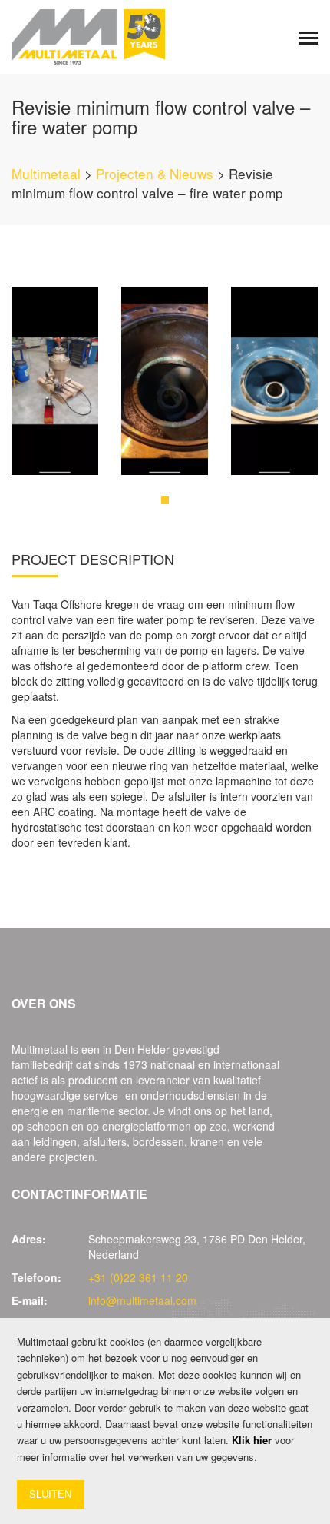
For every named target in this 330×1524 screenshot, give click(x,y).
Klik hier (252, 1440)
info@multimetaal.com (142, 1300)
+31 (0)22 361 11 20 (138, 1277)
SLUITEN (50, 1493)
